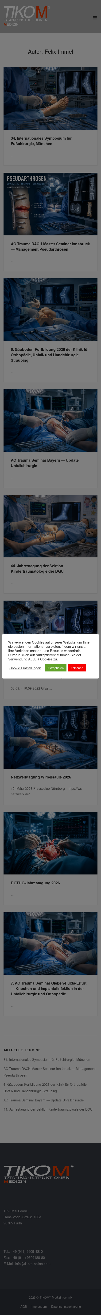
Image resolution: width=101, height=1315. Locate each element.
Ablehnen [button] (76, 668)
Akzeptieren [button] (55, 668)
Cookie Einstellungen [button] (25, 668)
